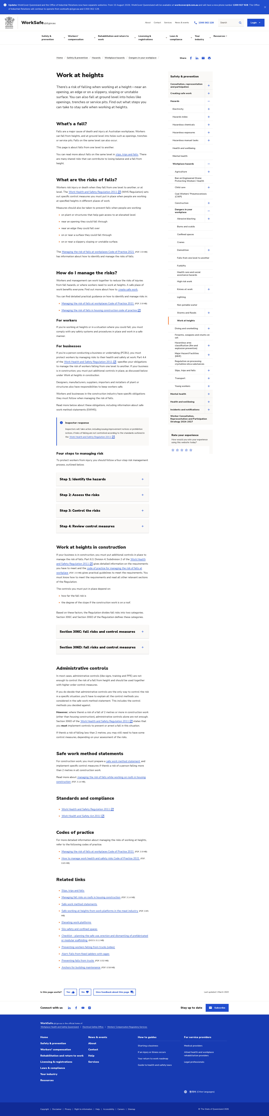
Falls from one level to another (193, 257)
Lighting (181, 297)
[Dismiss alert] (265, 7)
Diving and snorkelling (186, 328)
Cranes (180, 242)
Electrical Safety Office (93, 1027)
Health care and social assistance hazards (188, 274)
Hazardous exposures (184, 132)
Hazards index (180, 116)
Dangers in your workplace (142, 57)
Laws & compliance (176, 38)
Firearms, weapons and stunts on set (192, 336)
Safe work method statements (79, 904)
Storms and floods (186, 312)
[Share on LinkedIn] (197, 58)
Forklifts (181, 265)
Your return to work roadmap (153, 1058)
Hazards (96, 57)
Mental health (180, 156)
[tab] (69, 1007)
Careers (121, 1109)
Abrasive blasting (186, 218)
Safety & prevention (48, 38)
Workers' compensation (76, 38)
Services (93, 1062)
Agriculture (181, 171)
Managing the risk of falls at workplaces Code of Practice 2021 (98, 251)
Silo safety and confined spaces (79, 929)
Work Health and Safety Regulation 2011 (93, 192)
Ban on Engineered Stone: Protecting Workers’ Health (189, 180)
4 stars (187, 450)
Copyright (44, 1109)
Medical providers (193, 1045)
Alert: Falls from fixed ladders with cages (85, 953)
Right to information (83, 1109)
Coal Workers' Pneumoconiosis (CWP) (191, 195)
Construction (181, 203)
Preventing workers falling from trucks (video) (88, 947)
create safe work (127, 289)
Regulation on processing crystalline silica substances (189, 363)
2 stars (178, 450)
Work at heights (186, 320)
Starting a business (148, 1045)
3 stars (182, 450)
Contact (93, 1049)
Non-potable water (187, 305)
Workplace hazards (115, 57)
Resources (219, 36)
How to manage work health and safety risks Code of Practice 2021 (100, 858)
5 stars (191, 450)
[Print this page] (209, 58)
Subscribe (219, 1007)
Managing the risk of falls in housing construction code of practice (99, 310)
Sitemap (131, 1109)
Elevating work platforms (76, 922)
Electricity (178, 109)
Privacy (68, 1109)
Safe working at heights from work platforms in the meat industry (100, 911)
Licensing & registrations (145, 38)
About (92, 1043)
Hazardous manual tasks (185, 140)
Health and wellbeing (184, 148)
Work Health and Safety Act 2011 (81, 816)
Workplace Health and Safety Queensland (60, 1027)
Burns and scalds (186, 226)
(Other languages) (201, 1091)
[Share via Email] (203, 58)
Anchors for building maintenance (81, 967)
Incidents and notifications (185, 409)
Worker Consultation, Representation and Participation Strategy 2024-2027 (188, 419)
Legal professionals (194, 1062)
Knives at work (185, 289)
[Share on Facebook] (191, 58)
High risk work (184, 281)
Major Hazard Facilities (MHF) (187, 355)
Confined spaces (185, 234)
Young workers (182, 386)
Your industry (199, 38)
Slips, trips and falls (73, 890)
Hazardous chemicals (184, 124)
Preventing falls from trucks (78, 960)
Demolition (183, 250)
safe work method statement (123, 761)
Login (254, 22)
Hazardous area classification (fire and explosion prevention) (186, 345)
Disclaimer (57, 1109)
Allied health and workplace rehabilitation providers (199, 1054)
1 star (173, 450)
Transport (180, 378)
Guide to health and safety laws (155, 1065)
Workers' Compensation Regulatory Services (127, 1027)
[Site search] (240, 22)
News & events (97, 1037)
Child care (180, 187)
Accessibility (108, 1109)
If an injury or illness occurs (152, 1052)
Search (223, 22)
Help (91, 1055)
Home (60, 57)
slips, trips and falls (127, 154)
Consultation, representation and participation (186, 85)
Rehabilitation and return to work (113, 38)
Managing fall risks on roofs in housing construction (91, 897)
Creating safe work (181, 93)
